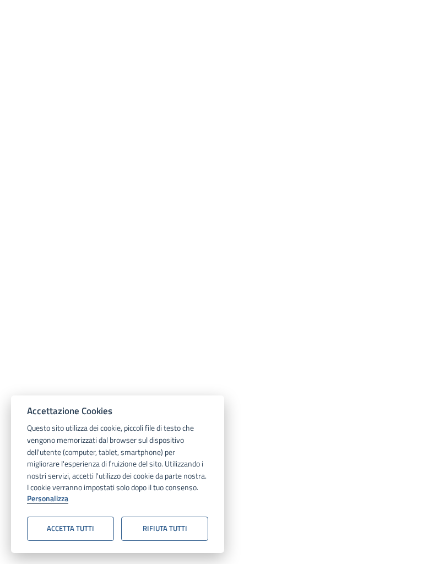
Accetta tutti (70, 528)
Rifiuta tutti (165, 528)
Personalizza (47, 499)
